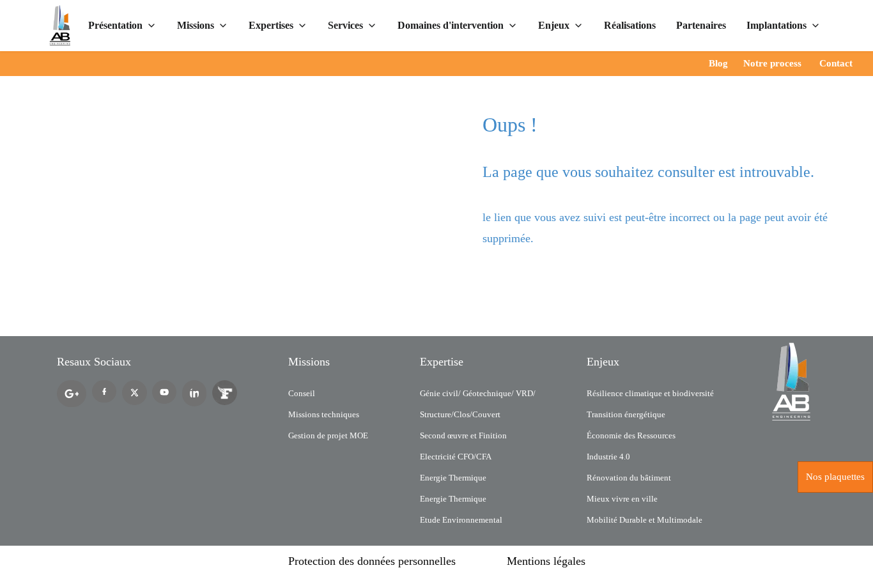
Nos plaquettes (835, 477)
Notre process (772, 63)
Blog (718, 63)
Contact (836, 63)
